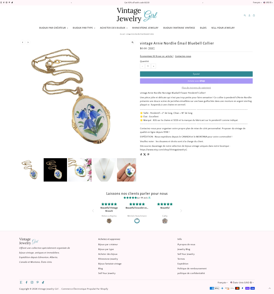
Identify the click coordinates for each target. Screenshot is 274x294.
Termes (181, 259)
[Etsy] (1, 2)
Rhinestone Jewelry (145, 27)
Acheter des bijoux (113, 27)
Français (256, 2)
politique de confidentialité (191, 273)
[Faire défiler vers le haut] (270, 288)
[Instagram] (6, 2)
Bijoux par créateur (52, 27)
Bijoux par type (83, 27)
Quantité (144, 61)
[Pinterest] (9, 2)
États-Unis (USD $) (242, 282)
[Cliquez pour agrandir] (132, 42)
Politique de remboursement (192, 268)
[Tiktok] (12, 2)
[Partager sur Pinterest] (148, 155)
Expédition (182, 264)
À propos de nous (186, 244)
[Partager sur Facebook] (141, 155)
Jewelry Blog (183, 249)
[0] (254, 15)
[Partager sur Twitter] (145, 155)
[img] (130, 198)
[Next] (202, 2)
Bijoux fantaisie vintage (179, 27)
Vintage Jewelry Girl (48, 289)
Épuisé (196, 74)
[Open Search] (245, 15)
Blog (203, 27)
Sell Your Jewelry (223, 27)
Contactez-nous (183, 56)
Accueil (122, 34)
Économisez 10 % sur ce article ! (156, 56)
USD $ (268, 2)
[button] (93, 210)
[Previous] (71, 2)
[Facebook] (4, 2)
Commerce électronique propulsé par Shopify (84, 289)
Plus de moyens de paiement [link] (196, 87)
